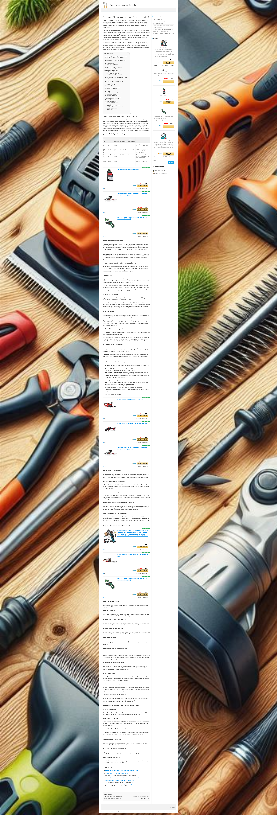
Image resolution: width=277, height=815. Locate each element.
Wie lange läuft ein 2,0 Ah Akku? (113, 73)
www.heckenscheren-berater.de (161, 169)
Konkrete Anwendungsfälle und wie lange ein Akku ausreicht (115, 61)
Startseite (105, 9)
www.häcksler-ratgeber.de (160, 170)
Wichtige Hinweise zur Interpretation (114, 58)
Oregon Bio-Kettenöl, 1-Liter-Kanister (128, 169)
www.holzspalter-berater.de (160, 171)
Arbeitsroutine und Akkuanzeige (113, 105)
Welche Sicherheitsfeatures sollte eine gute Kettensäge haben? (120, 784)
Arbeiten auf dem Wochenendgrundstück (115, 67)
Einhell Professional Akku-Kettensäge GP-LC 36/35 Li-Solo (164, 74)
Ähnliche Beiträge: (110, 109)
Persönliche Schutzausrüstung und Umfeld (115, 106)
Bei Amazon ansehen (142, 185)
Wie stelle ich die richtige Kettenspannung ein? (116, 773)
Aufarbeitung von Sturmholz (112, 64)
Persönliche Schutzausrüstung (113, 95)
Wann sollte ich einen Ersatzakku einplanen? (115, 80)
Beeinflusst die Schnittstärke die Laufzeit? (115, 74)
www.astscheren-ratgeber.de (160, 173)
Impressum (172, 807)
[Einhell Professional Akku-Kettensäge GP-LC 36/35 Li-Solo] (164, 70)
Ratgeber (113, 9)
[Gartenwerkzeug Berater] (104, 7)
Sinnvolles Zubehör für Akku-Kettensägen (113, 89)
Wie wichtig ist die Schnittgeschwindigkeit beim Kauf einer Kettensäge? (122, 777)
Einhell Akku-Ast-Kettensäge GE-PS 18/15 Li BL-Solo (132, 423)
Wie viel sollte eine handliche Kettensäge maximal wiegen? (119, 780)
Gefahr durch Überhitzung (112, 101)
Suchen (154, 160)
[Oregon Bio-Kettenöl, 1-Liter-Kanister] (164, 91)
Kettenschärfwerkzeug (111, 94)
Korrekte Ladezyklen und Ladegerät (114, 87)
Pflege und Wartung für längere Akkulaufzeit (114, 81)
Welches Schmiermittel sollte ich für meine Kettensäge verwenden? (121, 770)
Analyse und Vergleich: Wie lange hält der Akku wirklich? (116, 56)
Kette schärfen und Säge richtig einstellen (115, 85)
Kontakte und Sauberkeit (112, 88)
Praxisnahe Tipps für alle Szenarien (113, 68)
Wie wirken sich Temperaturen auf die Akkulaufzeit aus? (117, 78)
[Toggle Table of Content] (127, 53)
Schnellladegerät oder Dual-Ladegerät (114, 92)
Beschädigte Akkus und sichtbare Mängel (115, 104)
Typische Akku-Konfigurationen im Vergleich (115, 57)
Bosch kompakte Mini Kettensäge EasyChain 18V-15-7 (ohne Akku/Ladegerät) (163, 118)
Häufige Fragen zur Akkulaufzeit (111, 71)
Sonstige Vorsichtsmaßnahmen (113, 108)
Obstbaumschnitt (110, 63)
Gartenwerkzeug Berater (124, 5)
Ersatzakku (109, 91)
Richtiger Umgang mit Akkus (112, 102)
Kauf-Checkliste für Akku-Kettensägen (113, 70)
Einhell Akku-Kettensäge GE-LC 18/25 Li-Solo (130, 399)
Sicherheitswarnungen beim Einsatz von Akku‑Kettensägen (113, 99)
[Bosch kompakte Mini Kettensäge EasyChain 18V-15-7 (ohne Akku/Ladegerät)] (164, 112)
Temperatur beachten (111, 84)
